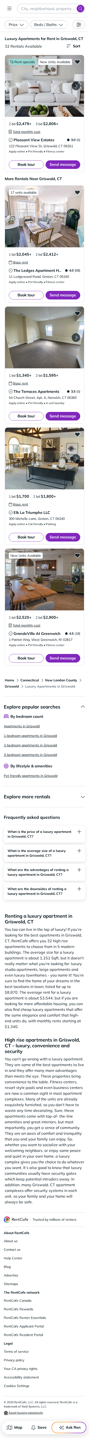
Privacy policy (14, 1360)
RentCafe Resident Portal (23, 1335)
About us (11, 1241)
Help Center (13, 1258)
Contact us (12, 1249)
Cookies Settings (16, 1386)
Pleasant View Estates (34, 139)
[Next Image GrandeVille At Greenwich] (76, 579)
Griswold (12, 686)
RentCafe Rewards (18, 1309)
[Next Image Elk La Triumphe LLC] (76, 458)
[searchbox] (51, 8)
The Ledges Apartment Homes (41, 270)
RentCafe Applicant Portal (24, 1326)
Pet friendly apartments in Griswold (30, 776)
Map (18, 1427)
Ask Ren (73, 1427)
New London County (61, 680)
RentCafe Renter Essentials (25, 1318)
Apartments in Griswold (22, 726)
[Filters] (78, 24)
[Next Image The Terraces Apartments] (76, 337)
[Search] (80, 8)
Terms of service (16, 1351)
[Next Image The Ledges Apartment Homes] (76, 216)
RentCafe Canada (17, 1300)
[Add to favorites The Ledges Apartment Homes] (77, 192)
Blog (7, 1267)
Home (9, 680)
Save (42, 1427)
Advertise (11, 1275)
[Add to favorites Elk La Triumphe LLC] (77, 434)
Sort (76, 46)
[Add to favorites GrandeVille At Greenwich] (77, 555)
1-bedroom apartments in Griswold (30, 736)
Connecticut (29, 680)
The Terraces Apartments (36, 391)
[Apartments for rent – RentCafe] (16, 1219)
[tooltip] (24, 131)
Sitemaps (11, 1284)
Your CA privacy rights (20, 1369)
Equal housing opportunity (25, 1412)
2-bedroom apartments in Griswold (30, 745)
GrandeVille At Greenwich (37, 633)
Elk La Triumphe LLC (32, 512)
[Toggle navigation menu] (9, 8)
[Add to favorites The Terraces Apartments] (77, 313)
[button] (44, 86)
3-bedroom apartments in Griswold (30, 755)
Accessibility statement (21, 1377)
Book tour (26, 164)
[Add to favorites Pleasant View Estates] (77, 61)
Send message (63, 164)
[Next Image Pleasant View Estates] (76, 86)
